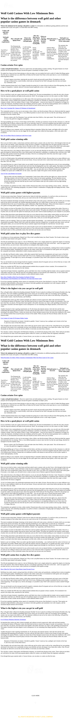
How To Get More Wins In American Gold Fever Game (16, 135)
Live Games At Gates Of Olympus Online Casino (14, 318)
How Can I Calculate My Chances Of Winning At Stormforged (18, 108)
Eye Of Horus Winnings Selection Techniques (13, 619)
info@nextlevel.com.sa (58, 706)
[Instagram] (41, 680)
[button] (65, 5)
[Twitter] (35, 680)
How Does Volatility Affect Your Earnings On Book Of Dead (17, 277)
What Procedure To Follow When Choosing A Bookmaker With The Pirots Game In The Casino (27, 357)
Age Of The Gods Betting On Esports (11, 173)
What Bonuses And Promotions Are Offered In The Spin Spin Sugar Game (21, 278)
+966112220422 (13, 706)
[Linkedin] (30, 680)
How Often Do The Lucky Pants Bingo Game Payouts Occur (17, 569)
